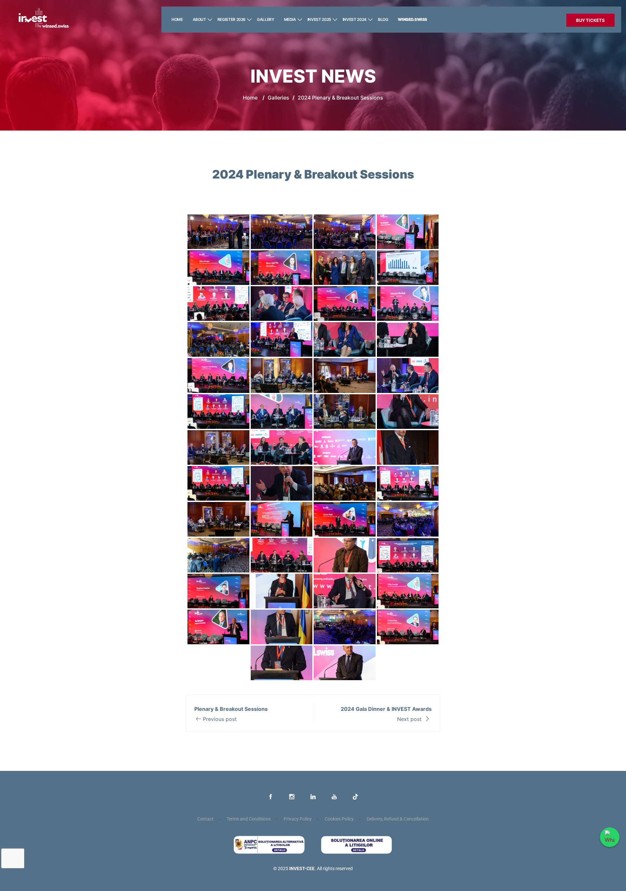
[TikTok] (355, 797)
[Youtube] (334, 797)
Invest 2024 (354, 19)
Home (177, 19)
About (199, 19)
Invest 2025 (319, 19)
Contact (205, 819)
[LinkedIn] (313, 797)
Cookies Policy (339, 819)
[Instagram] (291, 797)
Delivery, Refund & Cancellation (398, 819)
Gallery (265, 19)
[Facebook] (270, 797)
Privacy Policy (298, 819)
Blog (383, 19)
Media (290, 19)
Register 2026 (231, 19)
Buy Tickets (590, 20)
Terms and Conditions (249, 819)
